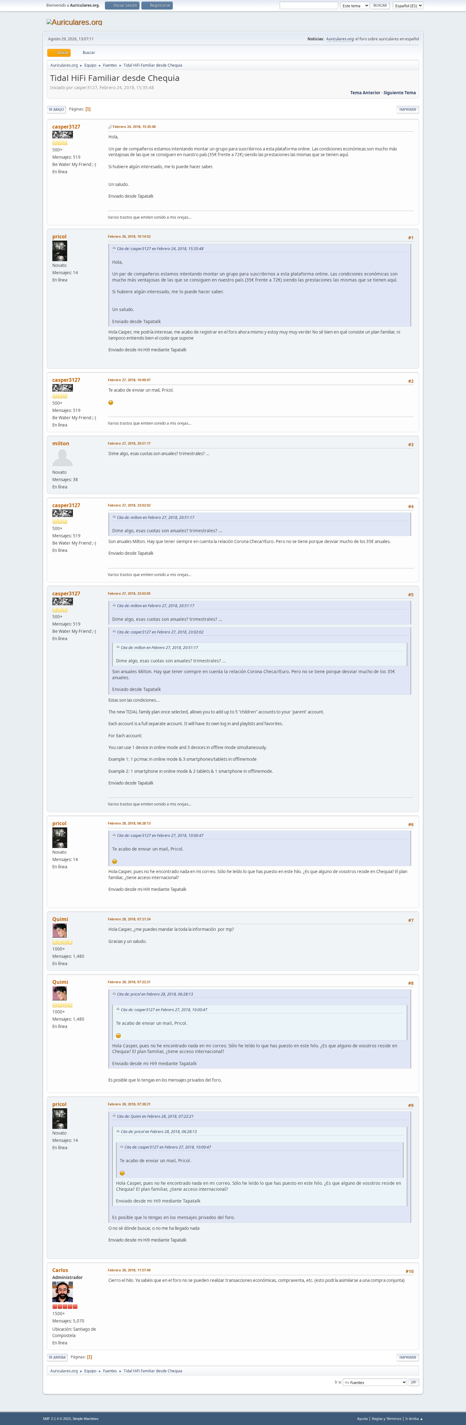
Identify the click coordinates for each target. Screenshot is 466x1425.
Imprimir (407, 109)
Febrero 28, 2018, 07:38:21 (129, 1104)
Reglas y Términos (386, 1418)
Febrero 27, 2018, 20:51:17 (129, 443)
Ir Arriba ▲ (414, 1418)
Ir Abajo (56, 109)
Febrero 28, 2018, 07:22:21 (129, 981)
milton (60, 443)
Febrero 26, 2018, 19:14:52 (129, 236)
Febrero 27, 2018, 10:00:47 (129, 379)
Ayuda (362, 1418)
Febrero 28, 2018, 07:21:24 (129, 919)
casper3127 (66, 126)
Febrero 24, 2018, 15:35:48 (134, 126)
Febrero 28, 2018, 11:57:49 (129, 1270)
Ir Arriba (57, 1357)
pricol (59, 236)
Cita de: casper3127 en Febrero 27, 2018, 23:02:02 (160, 632)
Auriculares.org (339, 39)
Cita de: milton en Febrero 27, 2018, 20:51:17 (155, 517)
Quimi (60, 919)
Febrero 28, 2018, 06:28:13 (129, 823)
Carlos (60, 1270)
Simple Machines (86, 1419)
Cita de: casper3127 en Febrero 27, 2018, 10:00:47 (160, 835)
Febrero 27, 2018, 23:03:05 (129, 593)
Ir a (338, 1382)
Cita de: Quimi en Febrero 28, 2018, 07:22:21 (155, 1116)
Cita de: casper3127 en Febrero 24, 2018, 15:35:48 (160, 248)
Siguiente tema (400, 93)
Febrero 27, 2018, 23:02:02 (129, 505)
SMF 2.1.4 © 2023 (57, 1419)
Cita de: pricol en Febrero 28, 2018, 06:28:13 (155, 994)
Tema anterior (365, 93)
